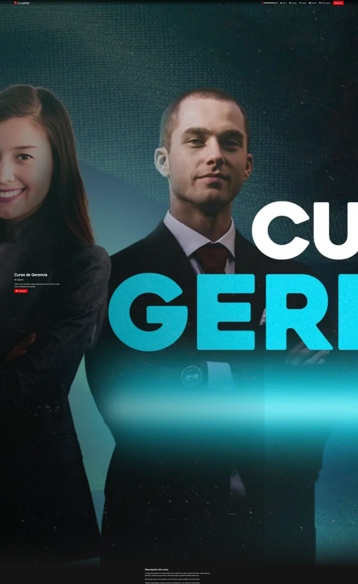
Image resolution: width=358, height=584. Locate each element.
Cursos (294, 3)
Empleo (313, 3)
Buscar (304, 3)
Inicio (284, 3)
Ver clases (22, 291)
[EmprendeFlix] (269, 3)
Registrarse (338, 3)
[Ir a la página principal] (21, 2)
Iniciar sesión (325, 3)
